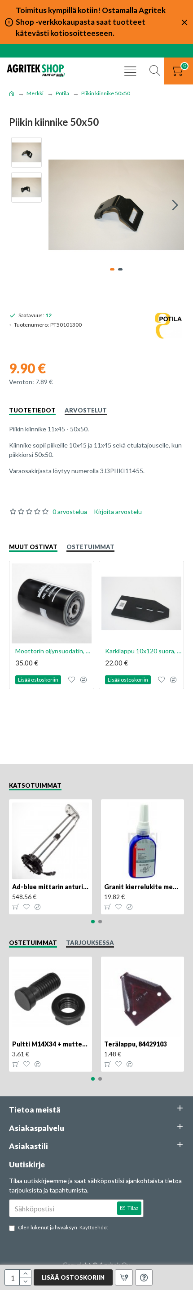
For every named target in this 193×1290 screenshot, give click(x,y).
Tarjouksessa (90, 942)
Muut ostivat (33, 546)
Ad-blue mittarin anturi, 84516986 (50, 887)
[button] (57, 205)
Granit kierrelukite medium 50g (142, 887)
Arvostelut (86, 410)
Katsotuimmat (35, 785)
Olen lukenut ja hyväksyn (63, 1227)
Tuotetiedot (32, 410)
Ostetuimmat (90, 546)
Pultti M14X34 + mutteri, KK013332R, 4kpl (50, 1044)
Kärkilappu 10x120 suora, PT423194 (143, 651)
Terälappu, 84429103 (135, 1044)
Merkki (35, 93)
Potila (62, 93)
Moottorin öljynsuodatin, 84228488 (53, 651)
